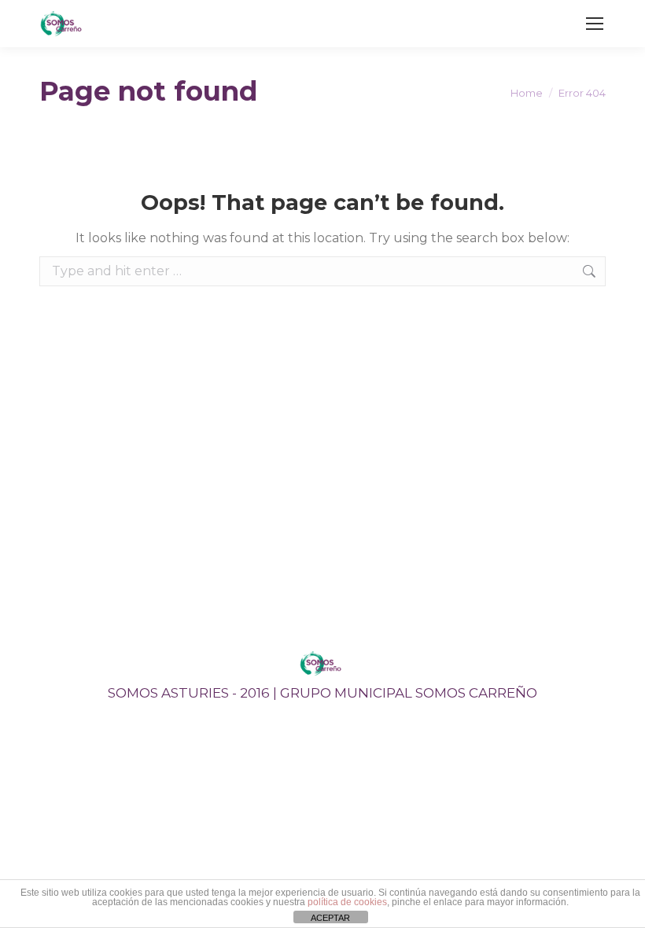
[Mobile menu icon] (595, 24)
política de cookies (347, 902)
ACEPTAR (330, 917)
